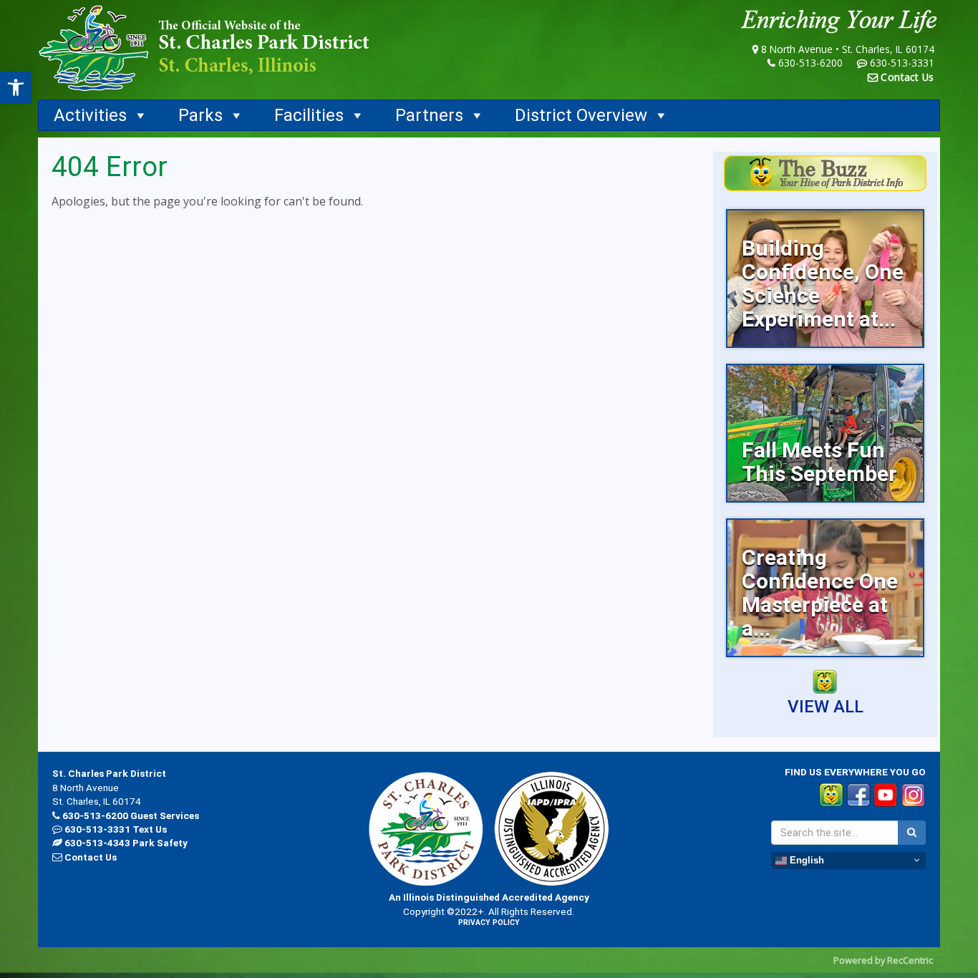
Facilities (309, 115)
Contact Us (907, 77)
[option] (825, 278)
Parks (200, 115)
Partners (429, 115)
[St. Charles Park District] (204, 48)
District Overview (581, 115)
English (805, 859)
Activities (90, 115)
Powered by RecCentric (883, 960)
